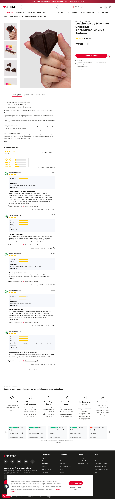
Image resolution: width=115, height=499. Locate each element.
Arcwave (62, 463)
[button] (15, 159)
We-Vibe (62, 460)
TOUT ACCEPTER (76, 483)
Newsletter (45, 463)
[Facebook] (6, 462)
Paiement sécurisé (83, 463)
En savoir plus (25, 203)
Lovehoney (78, 21)
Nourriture (87, 21)
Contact (97, 458)
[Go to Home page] (10, 7)
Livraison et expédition (101, 463)
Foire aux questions (100, 466)
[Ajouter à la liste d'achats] (109, 56)
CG (48, 497)
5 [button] (34, 370)
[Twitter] (19, 462)
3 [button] (29, 370)
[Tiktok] (32, 462)
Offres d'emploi (46, 472)
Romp (61, 469)
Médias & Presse (46, 469)
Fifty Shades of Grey (65, 466)
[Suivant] (11, 86)
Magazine (45, 460)
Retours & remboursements (85, 460)
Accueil (5, 16)
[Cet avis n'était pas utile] (53, 209)
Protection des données (101, 469)
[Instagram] (12, 462)
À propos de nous (47, 458)
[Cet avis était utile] (50, 209)
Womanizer (63, 458)
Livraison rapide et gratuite (85, 458)
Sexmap (44, 466)
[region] (50, 485)
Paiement (98, 460)
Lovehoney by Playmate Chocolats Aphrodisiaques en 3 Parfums (27, 16)
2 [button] (27, 370)
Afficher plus (14, 187)
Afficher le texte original (31, 206)
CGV (96, 472)
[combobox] (46, 167)
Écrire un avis (49, 152)
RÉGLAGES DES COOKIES (75, 488)
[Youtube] (26, 462)
